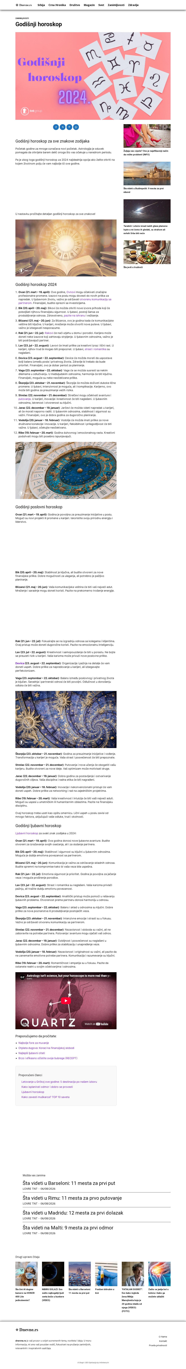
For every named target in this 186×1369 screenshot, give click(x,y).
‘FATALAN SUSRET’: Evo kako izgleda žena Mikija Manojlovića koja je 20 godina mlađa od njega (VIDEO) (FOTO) (132, 1300)
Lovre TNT (30, 1189)
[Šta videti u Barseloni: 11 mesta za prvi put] (80, 1274)
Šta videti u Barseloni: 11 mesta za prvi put (69, 1183)
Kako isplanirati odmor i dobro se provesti (47, 1086)
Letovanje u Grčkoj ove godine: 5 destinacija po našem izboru (59, 1081)
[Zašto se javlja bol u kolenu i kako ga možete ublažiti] (159, 1274)
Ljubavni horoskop (26, 833)
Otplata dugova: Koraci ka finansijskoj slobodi (46, 1047)
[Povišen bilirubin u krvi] (106, 1274)
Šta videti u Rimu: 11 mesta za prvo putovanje (72, 1198)
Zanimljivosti (22, 18)
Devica (19, 663)
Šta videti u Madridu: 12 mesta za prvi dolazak (73, 1213)
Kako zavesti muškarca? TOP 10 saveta (45, 1097)
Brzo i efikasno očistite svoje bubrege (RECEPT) (47, 1058)
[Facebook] (56, 127)
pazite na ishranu (74, 315)
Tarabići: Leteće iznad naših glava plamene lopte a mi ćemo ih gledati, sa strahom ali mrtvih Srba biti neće (146, 230)
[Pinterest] (69, 127)
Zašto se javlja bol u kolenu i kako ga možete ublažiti (158, 1293)
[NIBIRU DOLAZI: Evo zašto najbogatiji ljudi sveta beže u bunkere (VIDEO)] (53, 1274)
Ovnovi (71, 292)
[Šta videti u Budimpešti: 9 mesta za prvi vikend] (147, 173)
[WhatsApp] (76, 127)
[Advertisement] (66, 189)
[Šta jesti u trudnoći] (147, 252)
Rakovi (49, 332)
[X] (63, 127)
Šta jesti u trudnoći (133, 267)
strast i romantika (95, 349)
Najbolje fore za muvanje (33, 1042)
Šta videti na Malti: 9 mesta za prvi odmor (68, 1228)
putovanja (24, 398)
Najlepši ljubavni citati (31, 1053)
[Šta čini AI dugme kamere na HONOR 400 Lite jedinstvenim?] (26, 1274)
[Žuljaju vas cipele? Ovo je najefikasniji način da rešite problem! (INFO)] (147, 136)
